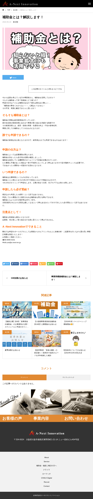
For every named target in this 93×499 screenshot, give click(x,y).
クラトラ (46, 470)
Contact (47, 486)
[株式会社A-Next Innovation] (20, 3)
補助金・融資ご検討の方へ (46, 465)
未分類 (15, 22)
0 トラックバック (68, 377)
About (46, 457)
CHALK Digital (46, 478)
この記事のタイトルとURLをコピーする (46, 89)
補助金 (7, 303)
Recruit (46, 482)
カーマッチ (46, 474)
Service (46, 461)
